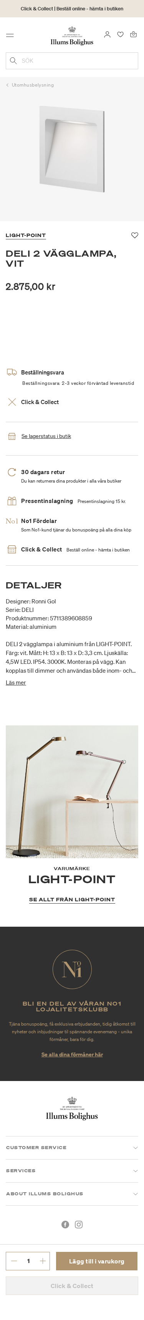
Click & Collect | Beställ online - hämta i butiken (72, 8)
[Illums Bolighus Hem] (72, 35)
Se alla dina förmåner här (72, 1054)
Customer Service (36, 1148)
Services (21, 1171)
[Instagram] (79, 1224)
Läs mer (16, 682)
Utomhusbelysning (33, 85)
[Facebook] (65, 1224)
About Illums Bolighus (45, 1194)
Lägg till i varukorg (97, 1261)
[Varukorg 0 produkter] (133, 33)
